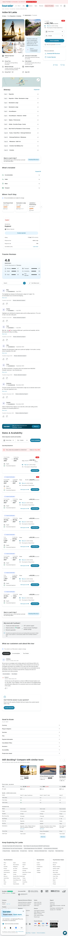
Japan (14, 862)
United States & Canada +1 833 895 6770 (57, 906)
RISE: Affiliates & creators (39, 912)
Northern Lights (56, 868)
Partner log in (37, 916)
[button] (30, 464)
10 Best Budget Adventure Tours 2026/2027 (33, 848)
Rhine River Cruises (27, 872)
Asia (5, 864)
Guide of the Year (37, 902)
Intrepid (38, 868)
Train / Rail (55, 878)
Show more (4, 297)
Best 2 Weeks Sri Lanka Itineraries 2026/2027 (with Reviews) (36, 845)
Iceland (24, 862)
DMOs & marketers (38, 913)
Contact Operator (51, 57)
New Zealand (16, 864)
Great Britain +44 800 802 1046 (56, 908)
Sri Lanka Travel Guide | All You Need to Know (12, 845)
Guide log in (36, 905)
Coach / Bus (55, 876)
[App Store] (54, 924)
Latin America (6, 870)
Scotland (24, 874)
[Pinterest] (29, 924)
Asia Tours (30, 850)
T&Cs (17, 931)
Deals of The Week (49, 5)
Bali (4, 880)
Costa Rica (25, 881)
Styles (36, 5)
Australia (5, 866)
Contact (57, 5)
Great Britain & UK (17, 880)
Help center (52, 903)
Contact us (52, 902)
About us (4, 902)
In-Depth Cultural (56, 874)
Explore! (7, 677)
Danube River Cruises (17, 876)
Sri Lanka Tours (23, 850)
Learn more (35, 246)
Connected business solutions (24, 903)
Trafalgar (39, 872)
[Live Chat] (65, 933)
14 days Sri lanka (6, 850)
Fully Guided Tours (59, 850)
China (5, 881)
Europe (5, 868)
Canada (24, 880)
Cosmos (38, 864)
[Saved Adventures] (61, 6)
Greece (14, 881)
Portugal (24, 870)
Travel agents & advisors (39, 910)
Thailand (15, 870)
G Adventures (39, 866)
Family (54, 881)
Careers (6, 903)
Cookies (33, 932)
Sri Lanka (15, 868)
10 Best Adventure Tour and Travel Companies (12, 848)
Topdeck (38, 870)
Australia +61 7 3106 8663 (55, 909)
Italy (23, 866)
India (5, 883)
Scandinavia (25, 868)
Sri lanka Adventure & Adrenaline (51, 848)
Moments (41, 5)
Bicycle (54, 864)
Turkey (24, 878)
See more (22, 828)
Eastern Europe (16, 878)
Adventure (55, 862)
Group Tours (51, 850)
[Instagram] (26, 924)
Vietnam (15, 872)
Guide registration (38, 903)
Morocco (5, 876)
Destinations (29, 5)
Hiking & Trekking (56, 866)
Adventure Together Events (23, 905)
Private (54, 883)
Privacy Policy (27, 932)
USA (23, 883)
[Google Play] (54, 926)
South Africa (6, 878)
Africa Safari (55, 872)
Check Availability (35, 440)
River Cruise (55, 870)
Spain (24, 876)
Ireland (24, 864)
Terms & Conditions (41, 932)
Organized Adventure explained (24, 902)
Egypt (5, 874)
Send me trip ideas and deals (12, 923)
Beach (54, 880)
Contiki (38, 862)
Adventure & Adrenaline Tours (40, 850)
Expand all (36, 89)
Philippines (15, 866)
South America (7, 872)
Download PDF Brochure (53, 53)
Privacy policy (21, 931)
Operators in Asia (15, 850)
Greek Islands (16, 883)
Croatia (14, 874)
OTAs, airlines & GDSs (38, 915)
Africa (5, 862)
